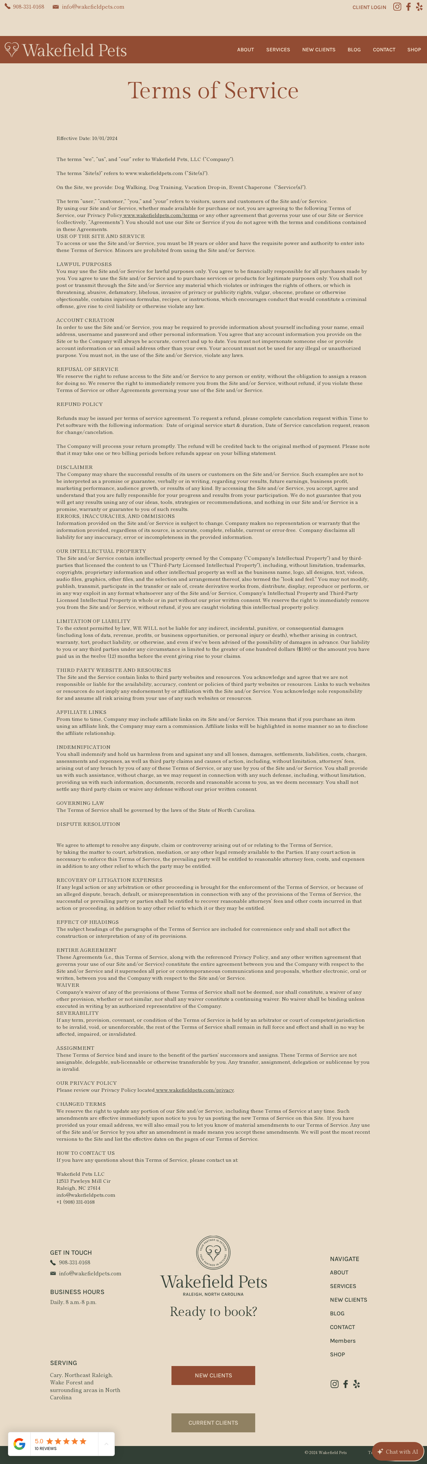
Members (343, 1340)
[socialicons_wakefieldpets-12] (356, 1384)
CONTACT (342, 1327)
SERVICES (343, 1286)
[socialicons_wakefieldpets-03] (408, 6)
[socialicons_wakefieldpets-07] (345, 1384)
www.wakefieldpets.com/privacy (194, 1089)
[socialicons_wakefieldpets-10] (419, 6)
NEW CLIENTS (348, 1299)
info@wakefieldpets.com (93, 6)
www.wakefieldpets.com (154, 172)
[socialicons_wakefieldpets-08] (334, 1384)
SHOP (337, 1354)
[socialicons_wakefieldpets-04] (397, 6)
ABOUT (339, 1272)
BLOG (337, 1313)
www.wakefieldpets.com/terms (160, 214)
